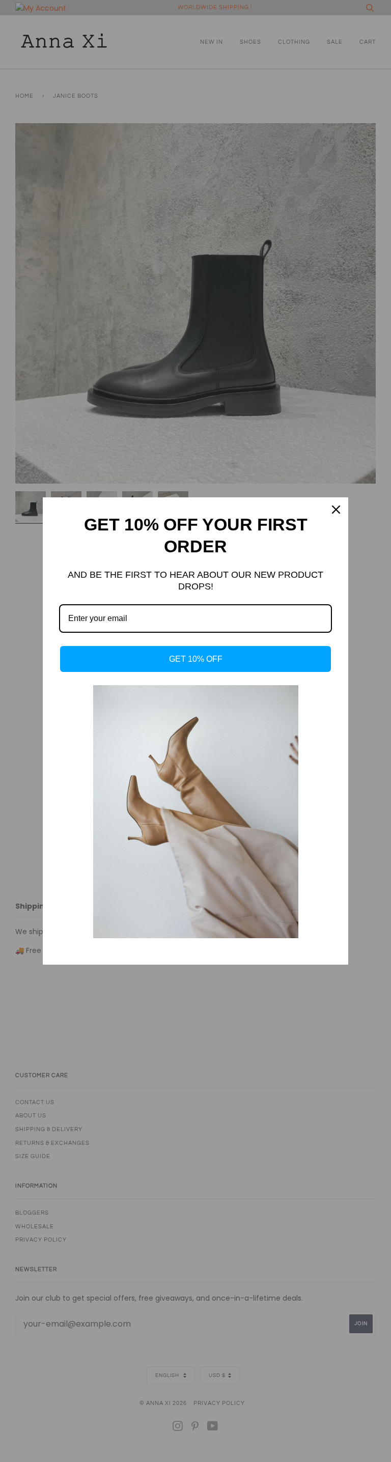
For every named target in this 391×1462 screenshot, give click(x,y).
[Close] (336, 509)
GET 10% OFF (195, 659)
